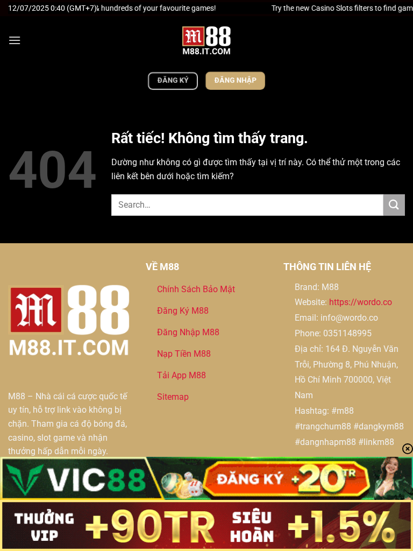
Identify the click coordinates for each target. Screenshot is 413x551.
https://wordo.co (360, 302)
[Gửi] (394, 204)
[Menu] (14, 40)
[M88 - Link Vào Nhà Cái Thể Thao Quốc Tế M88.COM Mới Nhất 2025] (206, 40)
